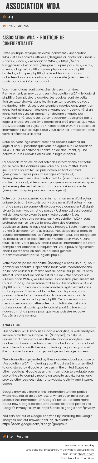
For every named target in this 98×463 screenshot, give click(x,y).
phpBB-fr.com (86, 454)
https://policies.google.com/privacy (68, 408)
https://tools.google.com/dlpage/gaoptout (34, 424)
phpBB (48, 450)
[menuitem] (7, 17)
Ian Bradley (87, 445)
